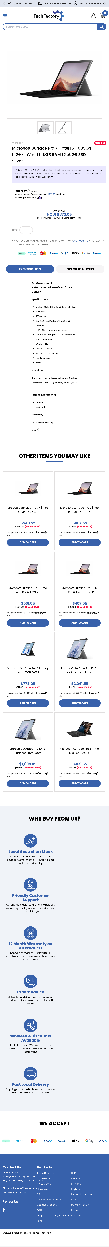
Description (30, 269)
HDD (73, 1173)
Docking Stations (47, 1205)
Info (79, 218)
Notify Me (44, 230)
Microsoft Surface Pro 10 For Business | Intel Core (79, 670)
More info (34, 191)
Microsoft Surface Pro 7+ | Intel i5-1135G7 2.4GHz (28, 510)
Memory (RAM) (80, 1205)
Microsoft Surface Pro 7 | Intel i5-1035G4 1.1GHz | (80, 510)
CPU (39, 1194)
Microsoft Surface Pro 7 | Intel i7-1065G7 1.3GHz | (28, 590)
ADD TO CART (28, 542)
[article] (28, 510)
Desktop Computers (49, 1199)
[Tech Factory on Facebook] (4, 1210)
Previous (4, 3)
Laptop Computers (82, 1194)
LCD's (74, 1199)
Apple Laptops (45, 1178)
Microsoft (17, 143)
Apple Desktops (46, 1173)
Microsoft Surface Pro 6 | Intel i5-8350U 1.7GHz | (80, 751)
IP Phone (76, 1183)
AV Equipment (45, 1183)
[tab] (30, 269)
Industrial (76, 1178)
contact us (80, 241)
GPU (39, 1210)
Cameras (42, 1189)
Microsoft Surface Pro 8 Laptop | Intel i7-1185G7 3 (28, 670)
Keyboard (77, 1189)
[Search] (101, 26)
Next (105, 3)
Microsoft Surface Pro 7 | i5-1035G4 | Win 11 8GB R (79, 590)
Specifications (80, 269)
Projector (76, 1215)
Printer (75, 1210)
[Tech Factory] (49, 15)
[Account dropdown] (93, 15)
